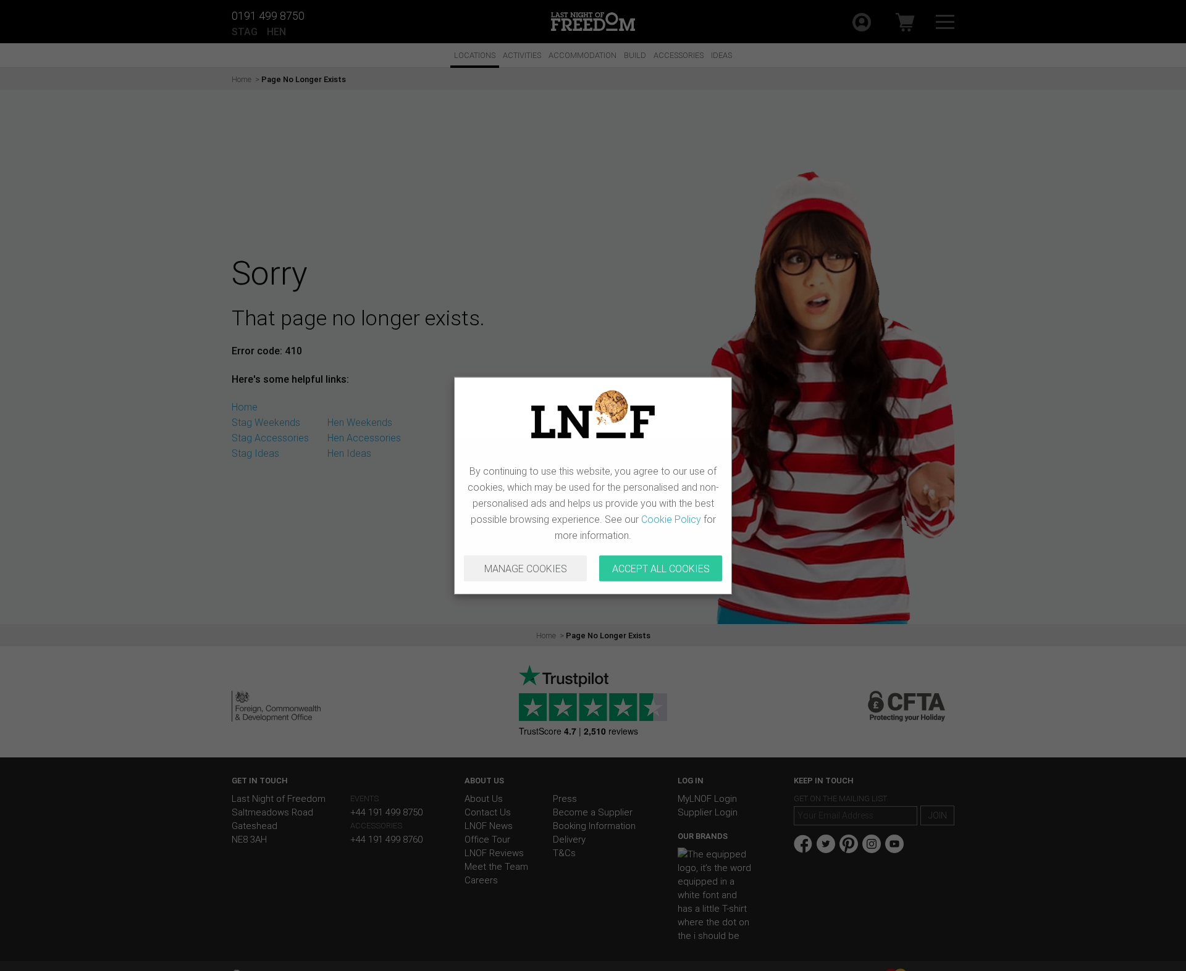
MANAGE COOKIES (525, 568)
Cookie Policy (671, 519)
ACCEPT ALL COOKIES (661, 568)
